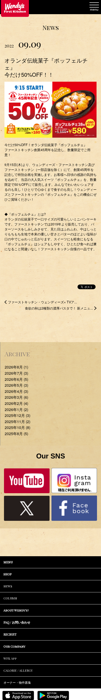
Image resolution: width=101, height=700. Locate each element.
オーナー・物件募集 (17, 682)
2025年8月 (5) (16, 433)
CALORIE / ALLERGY (18, 670)
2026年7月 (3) (16, 373)
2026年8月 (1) (16, 367)
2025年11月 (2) (17, 421)
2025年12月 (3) (17, 415)
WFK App (10, 658)
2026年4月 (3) (16, 391)
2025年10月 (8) (17, 427)
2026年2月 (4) (16, 403)
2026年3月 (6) (16, 397)
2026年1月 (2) (16, 409)
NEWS (8, 586)
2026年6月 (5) (16, 379)
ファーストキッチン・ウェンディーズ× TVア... (42, 302)
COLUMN (10, 598)
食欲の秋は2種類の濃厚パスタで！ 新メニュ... (59, 308)
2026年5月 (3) (16, 385)
